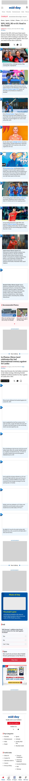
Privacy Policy (8, 765)
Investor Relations (21, 764)
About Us (6, 755)
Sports (17, 736)
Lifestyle (18, 739)
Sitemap (19, 769)
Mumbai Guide (20, 746)
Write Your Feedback (14, 723)
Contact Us (7, 758)
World (5, 744)
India (5, 741)
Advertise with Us (9, 760)
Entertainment (8, 739)
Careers (6, 763)
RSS (18, 766)
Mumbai (6, 736)
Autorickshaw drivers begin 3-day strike (18, 16)
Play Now (14, 660)
